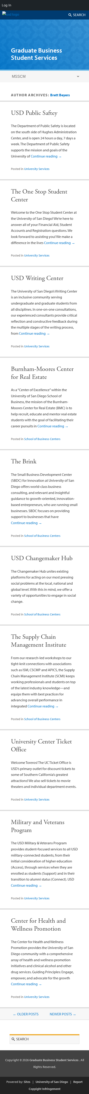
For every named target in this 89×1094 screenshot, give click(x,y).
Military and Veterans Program (37, 826)
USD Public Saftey (34, 113)
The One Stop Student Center (39, 196)
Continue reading (46, 156)
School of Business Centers (42, 439)
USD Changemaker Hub (42, 558)
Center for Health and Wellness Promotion (38, 925)
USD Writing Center (37, 278)
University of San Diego (52, 1082)
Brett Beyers (60, 95)
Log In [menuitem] (6, 5)
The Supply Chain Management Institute (38, 641)
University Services (37, 169)
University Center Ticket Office (41, 746)
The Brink (24, 461)
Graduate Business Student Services (36, 53)
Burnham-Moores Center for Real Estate (42, 373)
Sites (27, 1082)
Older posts (26, 1014)
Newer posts (63, 1014)
